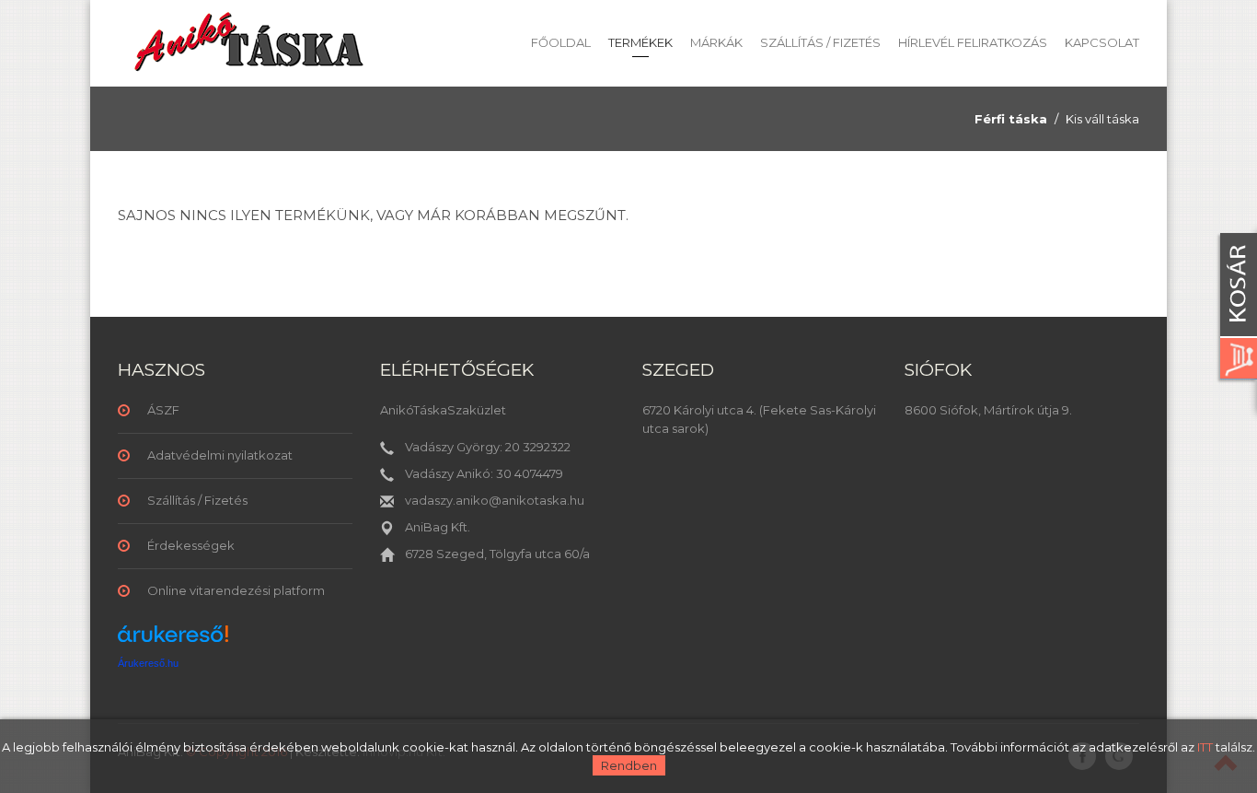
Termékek (640, 42)
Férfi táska (1010, 118)
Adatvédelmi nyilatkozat (220, 455)
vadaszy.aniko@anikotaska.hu (494, 500)
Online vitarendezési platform (236, 590)
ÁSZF (163, 409)
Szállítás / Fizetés (820, 42)
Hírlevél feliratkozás (972, 42)
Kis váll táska (1102, 118)
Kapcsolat (1102, 42)
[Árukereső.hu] (173, 640)
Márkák (716, 42)
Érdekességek (191, 545)
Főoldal (561, 42)
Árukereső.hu (148, 663)
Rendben (629, 765)
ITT (1205, 747)
